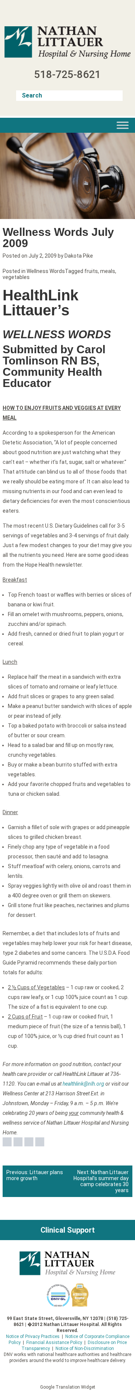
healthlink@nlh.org (83, 1084)
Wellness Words (46, 271)
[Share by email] (39, 1141)
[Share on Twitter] (18, 1141)
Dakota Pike (78, 256)
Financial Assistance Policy (54, 1342)
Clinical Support (67, 1230)
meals (107, 271)
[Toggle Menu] (123, 125)
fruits (91, 271)
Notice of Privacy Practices (33, 1336)
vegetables (16, 277)
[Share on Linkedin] (28, 1141)
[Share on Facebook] (7, 1141)
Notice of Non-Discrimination (85, 1348)
